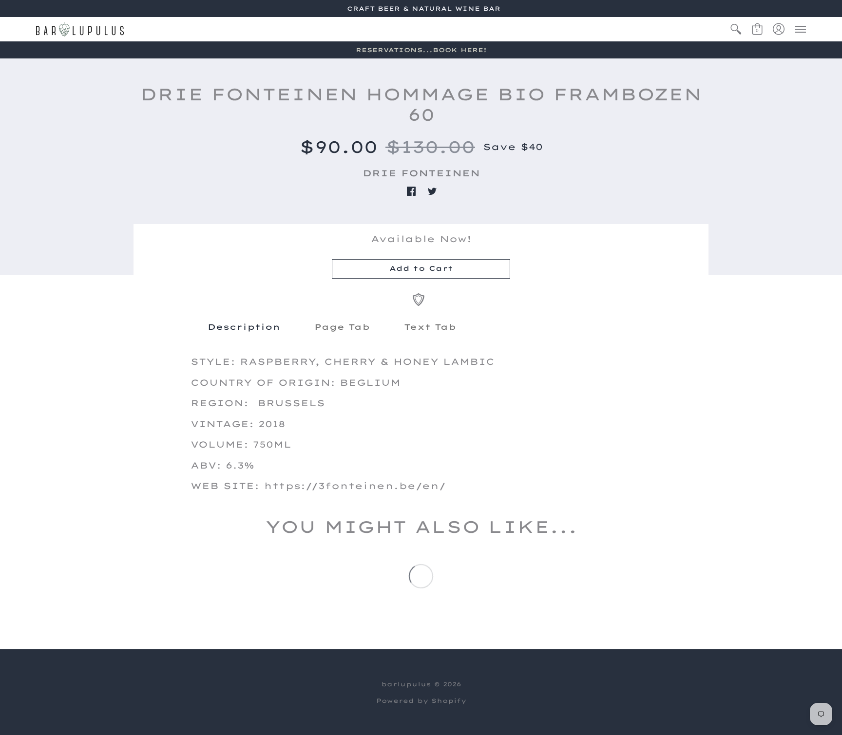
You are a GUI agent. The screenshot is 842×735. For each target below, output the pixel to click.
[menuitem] (735, 29)
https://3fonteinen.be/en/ (355, 485)
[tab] (244, 327)
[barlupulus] (80, 29)
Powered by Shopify (421, 700)
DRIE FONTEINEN (421, 173)
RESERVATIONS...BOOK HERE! (421, 50)
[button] (735, 29)
